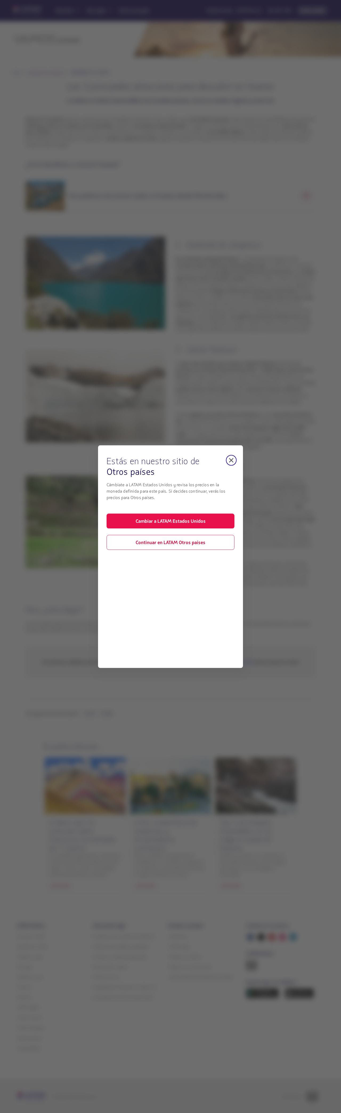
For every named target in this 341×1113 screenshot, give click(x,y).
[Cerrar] (231, 460)
